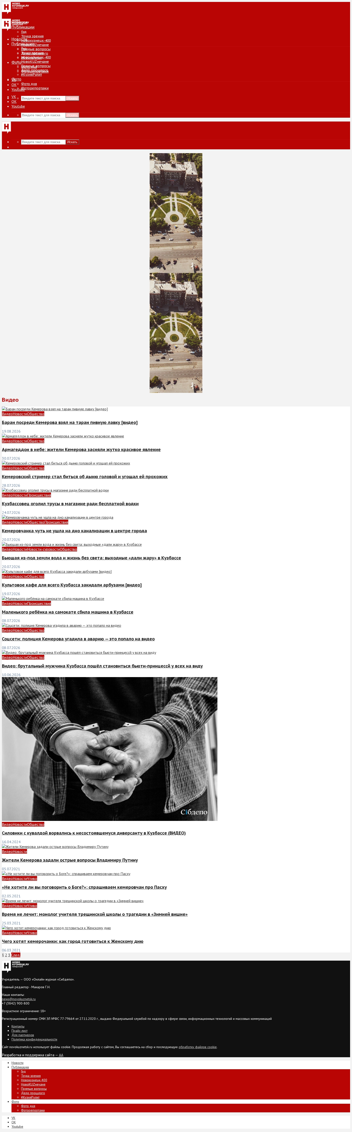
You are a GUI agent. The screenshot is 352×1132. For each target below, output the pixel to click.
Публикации (22, 43)
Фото (16, 62)
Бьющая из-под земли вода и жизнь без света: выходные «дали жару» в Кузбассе (91, 558)
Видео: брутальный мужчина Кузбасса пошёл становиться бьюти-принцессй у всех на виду (102, 666)
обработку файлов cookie (198, 1047)
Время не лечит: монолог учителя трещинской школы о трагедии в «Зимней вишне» (95, 914)
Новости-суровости (43, 549)
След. (15, 954)
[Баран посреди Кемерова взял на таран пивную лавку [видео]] (55, 408)
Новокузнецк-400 (36, 40)
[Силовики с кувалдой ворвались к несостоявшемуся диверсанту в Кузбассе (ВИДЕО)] (109, 819)
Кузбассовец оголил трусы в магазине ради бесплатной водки (70, 503)
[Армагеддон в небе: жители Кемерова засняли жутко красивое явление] (63, 436)
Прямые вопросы (36, 49)
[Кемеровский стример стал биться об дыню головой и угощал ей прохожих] (66, 463)
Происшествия (39, 495)
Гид (24, 48)
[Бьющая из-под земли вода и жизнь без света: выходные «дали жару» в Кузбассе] (72, 544)
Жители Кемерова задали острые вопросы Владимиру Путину (70, 860)
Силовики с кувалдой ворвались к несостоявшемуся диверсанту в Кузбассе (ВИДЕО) (94, 833)
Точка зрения (32, 36)
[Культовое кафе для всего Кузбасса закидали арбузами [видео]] (57, 571)
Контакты (17, 1026)
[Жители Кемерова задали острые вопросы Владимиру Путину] (55, 846)
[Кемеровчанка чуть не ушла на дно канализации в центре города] (57, 517)
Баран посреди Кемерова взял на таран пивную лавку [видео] (70, 422)
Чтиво (32, 878)
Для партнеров (22, 1035)
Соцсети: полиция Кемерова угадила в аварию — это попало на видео (78, 639)
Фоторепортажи (35, 88)
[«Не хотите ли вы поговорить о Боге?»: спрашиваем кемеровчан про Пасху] (66, 873)
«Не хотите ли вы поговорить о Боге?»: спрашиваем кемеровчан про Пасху (84, 887)
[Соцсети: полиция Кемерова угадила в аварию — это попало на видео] (61, 625)
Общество (35, 413)
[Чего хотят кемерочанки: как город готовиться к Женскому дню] (56, 927)
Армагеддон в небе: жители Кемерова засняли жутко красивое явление (81, 449)
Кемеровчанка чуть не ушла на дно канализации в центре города (74, 531)
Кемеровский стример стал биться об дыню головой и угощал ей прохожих (85, 476)
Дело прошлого (34, 70)
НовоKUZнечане (35, 45)
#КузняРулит (31, 74)
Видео (7, 413)
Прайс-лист (19, 1030)
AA (61, 1054)
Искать (72, 98)
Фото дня (29, 84)
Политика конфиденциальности (34, 1039)
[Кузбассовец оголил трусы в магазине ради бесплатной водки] (55, 490)
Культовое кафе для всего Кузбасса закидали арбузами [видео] (72, 585)
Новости (19, 39)
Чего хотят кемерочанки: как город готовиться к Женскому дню (72, 941)
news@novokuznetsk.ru (19, 999)
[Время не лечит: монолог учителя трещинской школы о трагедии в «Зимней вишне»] (73, 900)
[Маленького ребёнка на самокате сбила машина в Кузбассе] (53, 598)
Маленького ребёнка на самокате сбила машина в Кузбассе (67, 612)
